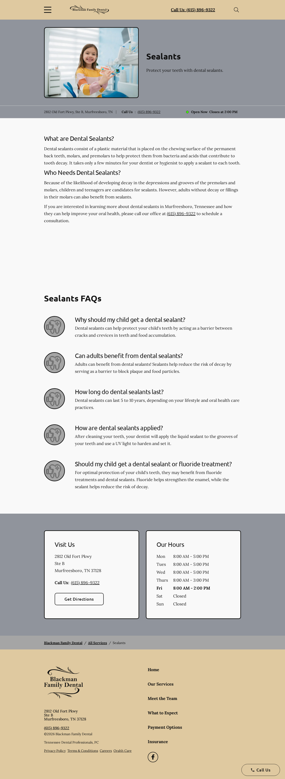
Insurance (158, 741)
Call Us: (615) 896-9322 (193, 9)
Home (153, 669)
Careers (106, 751)
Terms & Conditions (82, 751)
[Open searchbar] (236, 9)
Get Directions (79, 599)
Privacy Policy (55, 751)
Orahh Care (122, 751)
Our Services (161, 684)
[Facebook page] (153, 757)
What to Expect (163, 712)
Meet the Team (162, 698)
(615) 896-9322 (149, 112)
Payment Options (165, 727)
